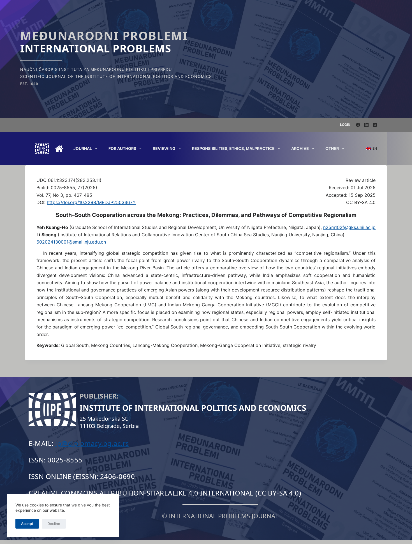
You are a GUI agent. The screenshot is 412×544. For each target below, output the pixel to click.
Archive (300, 148)
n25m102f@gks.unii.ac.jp (349, 227)
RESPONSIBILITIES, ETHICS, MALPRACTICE (233, 148)
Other (332, 148)
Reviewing (164, 148)
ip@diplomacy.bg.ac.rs (92, 443)
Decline (53, 523)
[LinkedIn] (366, 125)
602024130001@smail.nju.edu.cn (71, 242)
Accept (27, 523)
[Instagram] (375, 125)
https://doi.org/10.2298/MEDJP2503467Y (91, 202)
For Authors (122, 148)
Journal (82, 148)
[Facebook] (358, 125)
